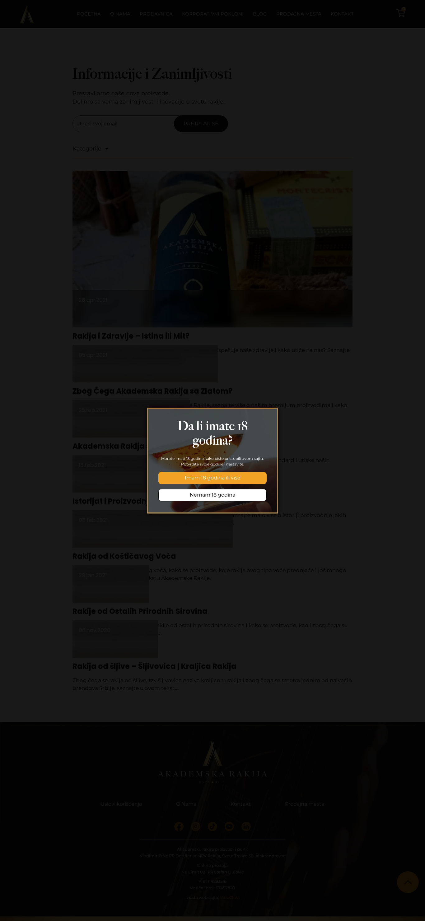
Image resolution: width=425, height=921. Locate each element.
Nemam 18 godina (212, 495)
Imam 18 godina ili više (213, 478)
